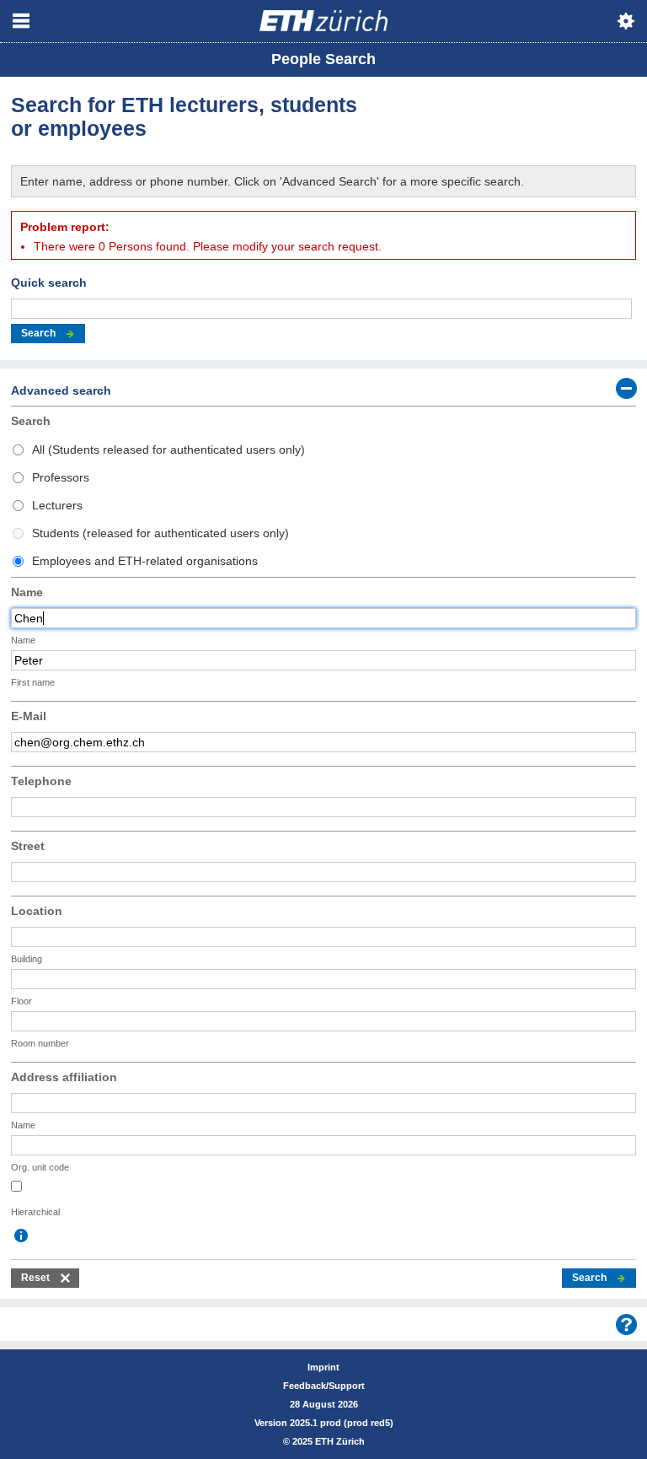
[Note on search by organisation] (21, 1235)
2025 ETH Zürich (328, 1441)
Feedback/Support (324, 1386)
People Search (323, 59)
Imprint (323, 1367)
